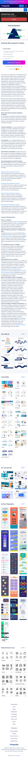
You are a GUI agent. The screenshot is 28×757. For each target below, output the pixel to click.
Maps (14, 724)
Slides (14, 709)
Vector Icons (14, 719)
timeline (8, 249)
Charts (14, 721)
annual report (22, 234)
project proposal (10, 272)
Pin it (2, 25)
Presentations (14, 704)
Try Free (21, 5)
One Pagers (14, 714)
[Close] (26, 13)
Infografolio (17, 755)
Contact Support (14, 731)
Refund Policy (14, 741)
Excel (14, 706)
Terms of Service (14, 736)
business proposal (6, 236)
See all (22, 334)
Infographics (14, 711)
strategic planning (17, 221)
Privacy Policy (14, 738)
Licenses (14, 733)
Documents (14, 716)
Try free (14, 19)
